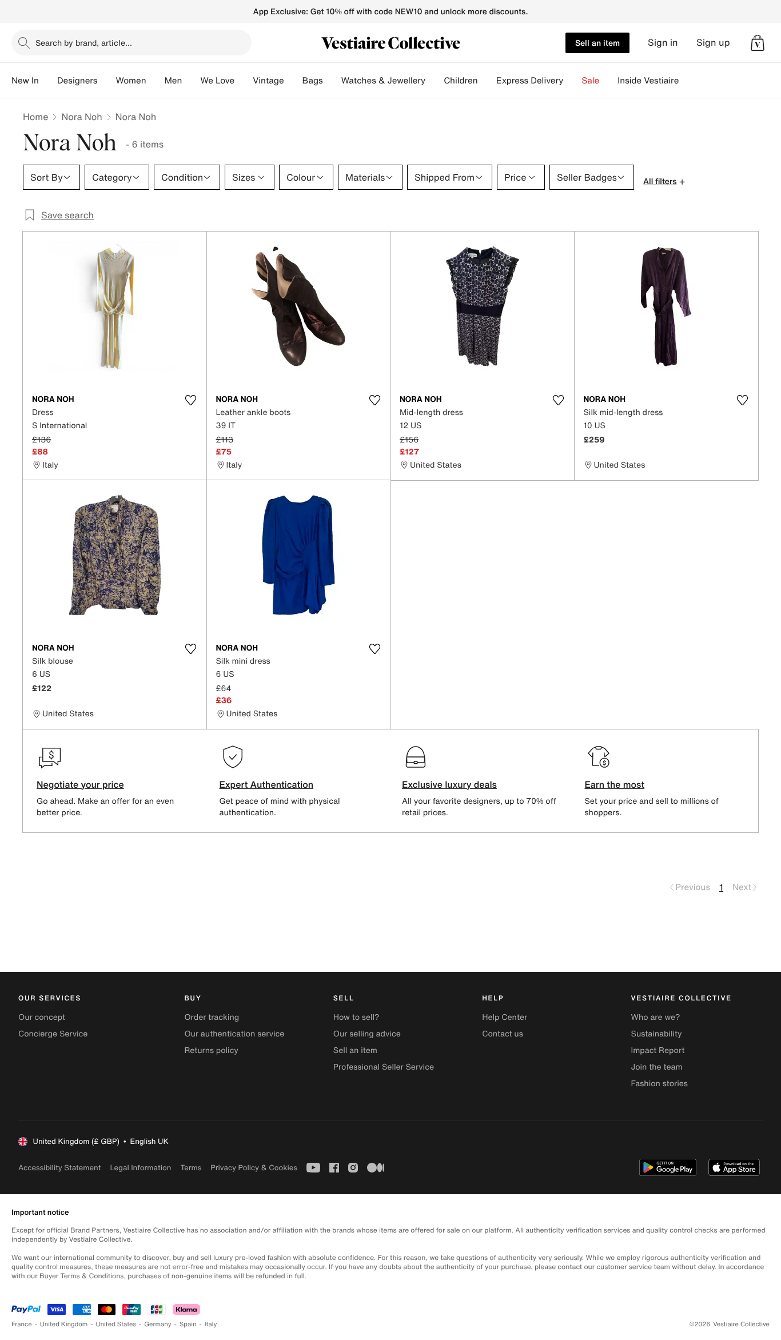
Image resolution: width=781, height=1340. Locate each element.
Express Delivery (530, 80)
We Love (217, 80)
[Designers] (106, 80)
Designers (77, 80)
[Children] (487, 80)
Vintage (268, 80)
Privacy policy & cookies (253, 1167)
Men (173, 80)
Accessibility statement (59, 1167)
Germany (158, 1324)
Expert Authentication (267, 784)
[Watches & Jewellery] (434, 80)
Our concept (41, 1017)
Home (35, 116)
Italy (211, 1324)
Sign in (663, 43)
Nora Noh (81, 116)
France (21, 1324)
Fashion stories (659, 1084)
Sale (590, 80)
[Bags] (332, 80)
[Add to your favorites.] (191, 400)
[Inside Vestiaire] (687, 80)
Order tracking (211, 1017)
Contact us (502, 1034)
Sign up (713, 43)
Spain (188, 1324)
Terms (190, 1167)
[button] (758, 43)
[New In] (48, 80)
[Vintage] (293, 80)
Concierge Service (52, 1034)
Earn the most (615, 784)
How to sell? (356, 1017)
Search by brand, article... (83, 43)
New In (25, 80)
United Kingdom (64, 1324)
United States (116, 1324)
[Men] (191, 80)
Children (461, 80)
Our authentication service (234, 1034)
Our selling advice (367, 1034)
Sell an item (597, 43)
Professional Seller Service (383, 1067)
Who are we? (655, 1017)
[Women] (155, 80)
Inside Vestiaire (648, 80)
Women (130, 80)
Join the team (657, 1067)
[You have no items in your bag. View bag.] (758, 43)
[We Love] (243, 80)
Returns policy (211, 1050)
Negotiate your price (80, 784)
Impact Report (658, 1050)
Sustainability (656, 1034)
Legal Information (140, 1167)
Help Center (504, 1017)
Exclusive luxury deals (449, 784)
